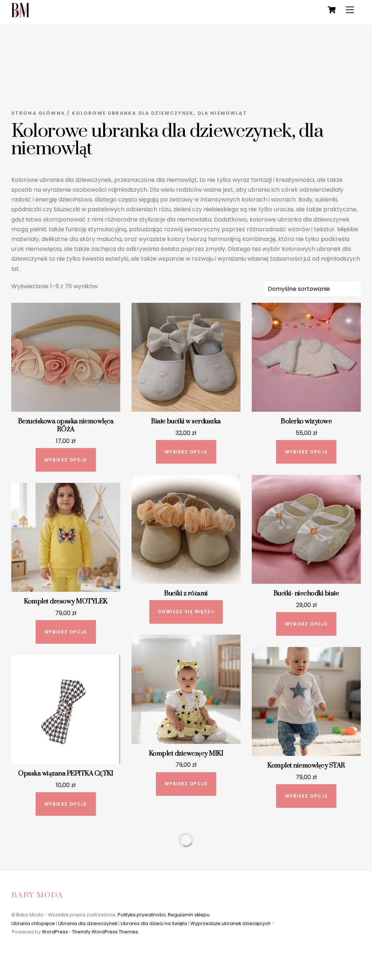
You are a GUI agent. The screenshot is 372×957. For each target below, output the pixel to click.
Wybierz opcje (65, 460)
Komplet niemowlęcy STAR (306, 766)
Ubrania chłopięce (33, 923)
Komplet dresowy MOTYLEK (65, 602)
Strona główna (38, 113)
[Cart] (331, 10)
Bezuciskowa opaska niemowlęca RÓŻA (65, 425)
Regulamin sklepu (189, 914)
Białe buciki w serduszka (186, 421)
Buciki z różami (185, 594)
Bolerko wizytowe (306, 421)
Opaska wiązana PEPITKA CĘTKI (65, 774)
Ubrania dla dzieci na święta (154, 923)
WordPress (55, 931)
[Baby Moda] (20, 17)
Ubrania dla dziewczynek (87, 923)
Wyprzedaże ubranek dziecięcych (230, 923)
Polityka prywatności (142, 914)
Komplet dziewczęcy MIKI (186, 754)
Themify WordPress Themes (105, 931)
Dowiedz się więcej (186, 611)
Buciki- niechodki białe (306, 594)
